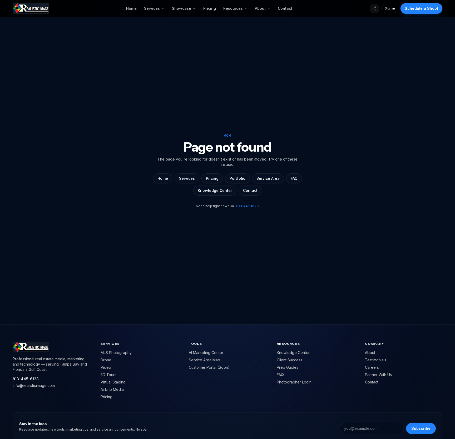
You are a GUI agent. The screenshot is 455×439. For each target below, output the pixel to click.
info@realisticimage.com (34, 385)
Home (131, 8)
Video (106, 367)
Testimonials (375, 360)
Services (152, 8)
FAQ (294, 178)
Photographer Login (294, 382)
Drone (106, 360)
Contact (285, 8)
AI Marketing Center (206, 352)
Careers (372, 367)
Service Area (268, 178)
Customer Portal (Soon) (209, 367)
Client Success (289, 360)
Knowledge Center (215, 190)
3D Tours (108, 374)
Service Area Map (204, 360)
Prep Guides (287, 367)
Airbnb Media (112, 389)
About (260, 8)
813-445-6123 (247, 206)
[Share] (374, 8)
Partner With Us (378, 374)
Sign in (390, 8)
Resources (233, 8)
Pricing (209, 8)
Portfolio (237, 178)
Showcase (181, 8)
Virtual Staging (113, 382)
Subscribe (421, 428)
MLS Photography (116, 352)
